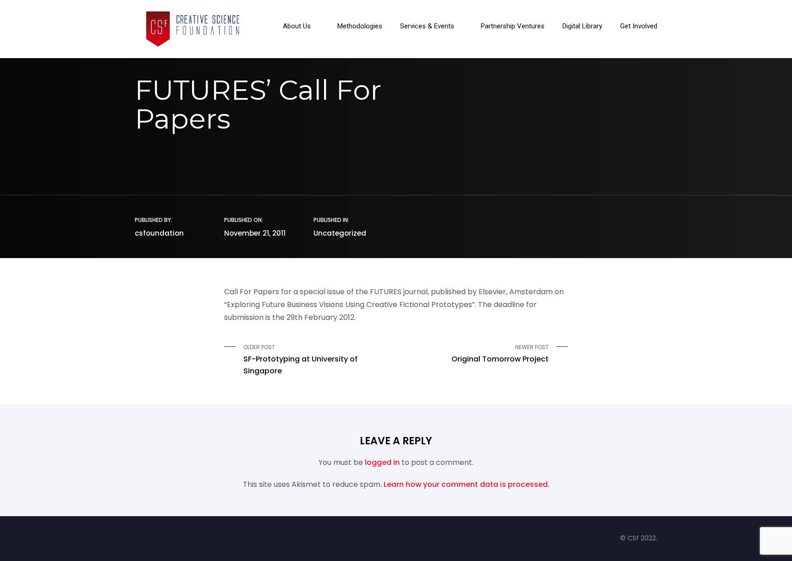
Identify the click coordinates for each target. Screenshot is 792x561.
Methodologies (359, 26)
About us (297, 26)
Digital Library (582, 26)
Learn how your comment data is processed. (467, 484)
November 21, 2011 (255, 233)
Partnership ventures (512, 26)
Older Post (300, 359)
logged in (382, 462)
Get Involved (638, 26)
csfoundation (159, 233)
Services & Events (427, 26)
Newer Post (500, 353)
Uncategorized (340, 233)
